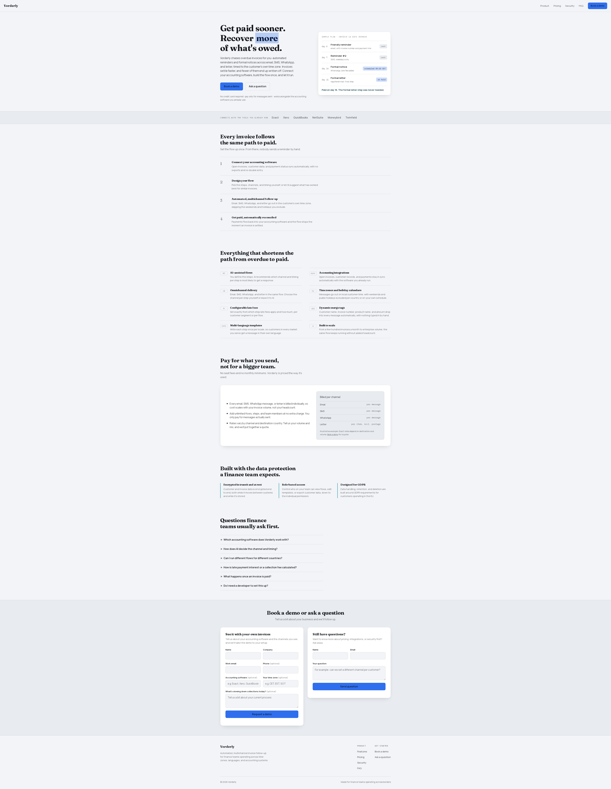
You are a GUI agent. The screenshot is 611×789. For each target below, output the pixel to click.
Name (228, 649)
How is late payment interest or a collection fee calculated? (260, 567)
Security (569, 5)
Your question (320, 663)
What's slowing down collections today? (250, 691)
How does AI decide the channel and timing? (250, 549)
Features (362, 751)
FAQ (581, 5)
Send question (349, 686)
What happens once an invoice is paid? (247, 576)
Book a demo (597, 5)
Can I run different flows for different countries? (253, 558)
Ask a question (257, 86)
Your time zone (275, 677)
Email (352, 649)
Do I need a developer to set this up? (246, 585)
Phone (271, 663)
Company (268, 649)
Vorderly (11, 6)
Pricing (557, 5)
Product (544, 5)
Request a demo (262, 714)
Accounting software (241, 677)
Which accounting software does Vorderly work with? (256, 539)
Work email (230, 663)
